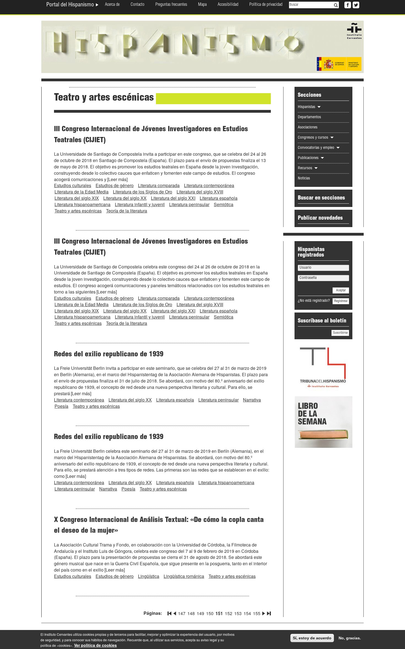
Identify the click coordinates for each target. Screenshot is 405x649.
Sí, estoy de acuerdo (312, 638)
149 (200, 613)
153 (238, 613)
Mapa (202, 5)
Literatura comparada (159, 185)
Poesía (61, 406)
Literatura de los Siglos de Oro (142, 191)
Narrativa (252, 400)
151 (219, 613)
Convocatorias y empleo (316, 148)
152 (228, 613)
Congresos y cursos (313, 138)
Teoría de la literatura (126, 211)
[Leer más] (117, 179)
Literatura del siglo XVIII (200, 191)
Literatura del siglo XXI (173, 198)
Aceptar (341, 290)
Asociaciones (307, 128)
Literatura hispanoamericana (82, 204)
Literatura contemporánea (209, 185)
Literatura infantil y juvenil (140, 204)
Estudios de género (115, 185)
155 (256, 613)
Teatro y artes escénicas (78, 211)
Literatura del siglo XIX (77, 198)
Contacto (137, 5)
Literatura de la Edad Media (82, 191)
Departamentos (309, 117)
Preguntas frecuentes (171, 5)
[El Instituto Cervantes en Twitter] (355, 4)
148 (191, 613)
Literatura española (218, 198)
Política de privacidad (265, 5)
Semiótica (223, 204)
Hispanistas (307, 107)
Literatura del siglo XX (125, 198)
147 (181, 613)
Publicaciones (309, 158)
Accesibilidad (228, 5)
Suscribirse (340, 333)
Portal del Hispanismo (70, 5)
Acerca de (112, 5)
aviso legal (209, 639)
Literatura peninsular (189, 204)
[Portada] (202, 46)
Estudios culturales (72, 185)
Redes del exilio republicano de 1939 (108, 354)
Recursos (305, 168)
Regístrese (340, 301)
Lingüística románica (184, 576)
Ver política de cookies (95, 645)
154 (247, 613)
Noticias (304, 179)
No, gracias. (350, 638)
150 (210, 613)
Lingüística (148, 576)
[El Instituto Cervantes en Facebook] (347, 4)
